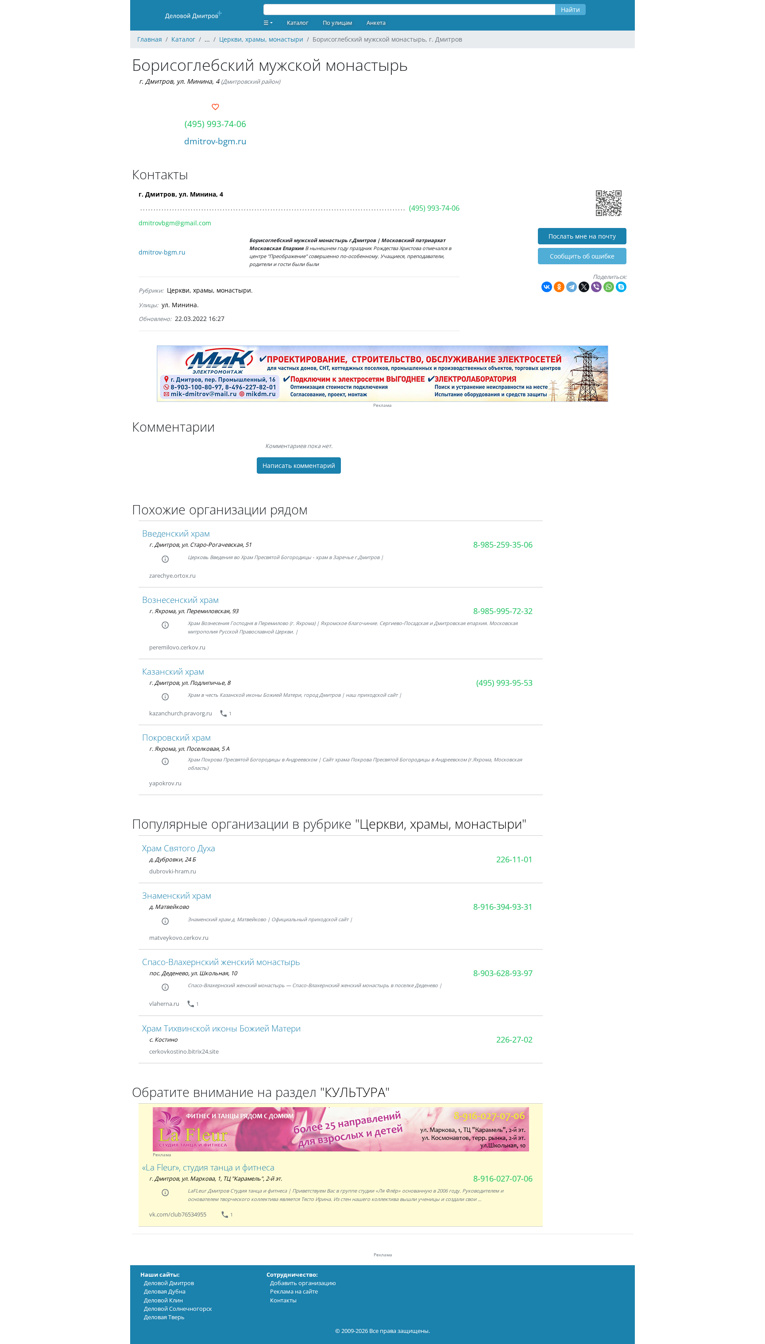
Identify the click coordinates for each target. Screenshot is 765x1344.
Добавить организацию (303, 1283)
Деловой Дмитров (169, 1283)
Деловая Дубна (164, 1291)
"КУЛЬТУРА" (355, 1092)
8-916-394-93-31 (503, 906)
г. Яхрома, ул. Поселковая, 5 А (189, 749)
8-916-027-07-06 (503, 1178)
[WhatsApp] (608, 287)
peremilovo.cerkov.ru (177, 647)
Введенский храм (176, 533)
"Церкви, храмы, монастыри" (440, 823)
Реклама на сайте (294, 1291)
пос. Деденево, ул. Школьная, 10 (193, 973)
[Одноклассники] (559, 287)
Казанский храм (173, 671)
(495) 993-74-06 (215, 124)
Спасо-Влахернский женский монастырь (221, 962)
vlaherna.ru (164, 1004)
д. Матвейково (169, 907)
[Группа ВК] (216, 1214)
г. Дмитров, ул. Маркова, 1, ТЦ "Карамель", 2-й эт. (215, 1178)
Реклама (382, 405)
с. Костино (163, 1039)
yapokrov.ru (165, 783)
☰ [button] (266, 23)
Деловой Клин (163, 1300)
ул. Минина (179, 305)
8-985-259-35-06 (503, 544)
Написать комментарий (299, 465)
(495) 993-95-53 (504, 682)
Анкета (376, 23)
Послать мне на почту (582, 236)
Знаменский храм (176, 895)
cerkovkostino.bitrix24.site (184, 1051)
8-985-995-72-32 (503, 611)
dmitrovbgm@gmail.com (175, 223)
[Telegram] (571, 287)
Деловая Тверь (164, 1317)
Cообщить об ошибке (582, 256)
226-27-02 (514, 1039)
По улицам (337, 23)
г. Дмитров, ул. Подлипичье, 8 (189, 683)
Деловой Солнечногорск (178, 1309)
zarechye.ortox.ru (172, 575)
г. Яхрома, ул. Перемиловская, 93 (193, 611)
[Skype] (621, 287)
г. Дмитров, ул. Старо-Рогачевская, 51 (200, 544)
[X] (584, 287)
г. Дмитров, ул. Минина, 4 (179, 81)
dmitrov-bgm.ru (215, 141)
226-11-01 (514, 859)
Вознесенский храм (180, 600)
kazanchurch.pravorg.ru (180, 713)
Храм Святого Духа (178, 848)
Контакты (283, 1300)
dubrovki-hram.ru (172, 871)
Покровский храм (176, 737)
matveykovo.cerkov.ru (179, 938)
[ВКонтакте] (546, 287)
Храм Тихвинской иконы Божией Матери (221, 1028)
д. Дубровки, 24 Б (172, 859)
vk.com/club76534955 (177, 1214)
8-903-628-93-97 (503, 973)
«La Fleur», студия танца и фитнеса (208, 1167)
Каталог (298, 23)
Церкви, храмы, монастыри (209, 290)
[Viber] (596, 287)
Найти (570, 9)
